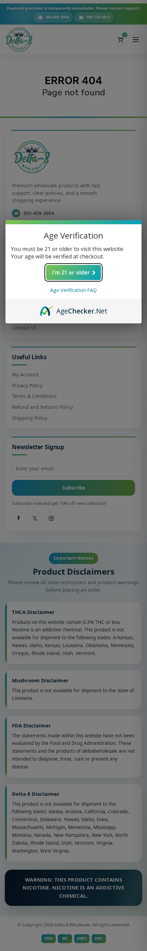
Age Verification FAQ (73, 290)
